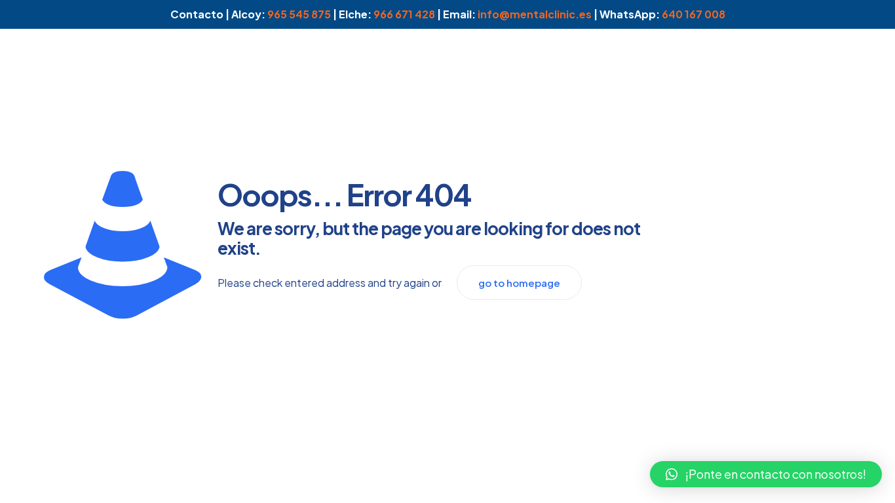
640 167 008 (693, 14)
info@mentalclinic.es (535, 14)
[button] (766, 474)
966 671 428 (404, 14)
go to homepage (519, 282)
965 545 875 (299, 14)
